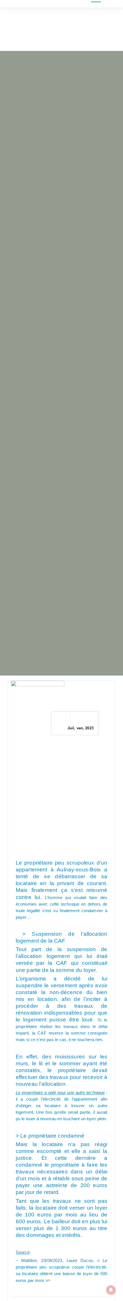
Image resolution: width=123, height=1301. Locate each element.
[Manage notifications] (111, 1289)
